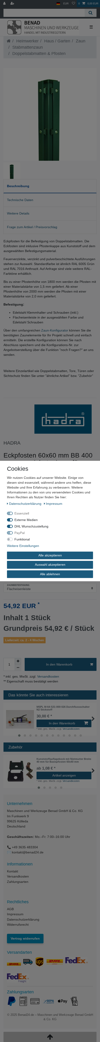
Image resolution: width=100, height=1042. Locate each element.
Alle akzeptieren (50, 555)
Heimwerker (27, 41)
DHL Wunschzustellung (31, 526)
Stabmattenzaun (27, 47)
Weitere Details (18, 213)
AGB (10, 909)
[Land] (58, 3)
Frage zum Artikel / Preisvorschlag (32, 227)
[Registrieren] (13, 3)
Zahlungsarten (17, 882)
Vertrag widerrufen (25, 938)
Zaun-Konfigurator (54, 330)
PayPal (19, 533)
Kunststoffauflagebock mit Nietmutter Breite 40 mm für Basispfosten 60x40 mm (64, 760)
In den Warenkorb (59, 664)
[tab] (50, 186)
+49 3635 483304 (25, 847)
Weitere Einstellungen (23, 546)
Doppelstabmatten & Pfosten (38, 53)
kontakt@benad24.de (27, 852)
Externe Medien (26, 520)
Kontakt (12, 871)
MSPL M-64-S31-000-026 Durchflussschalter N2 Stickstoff (63, 708)
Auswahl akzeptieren (50, 564)
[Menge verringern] (18, 667)
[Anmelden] (5, 3)
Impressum (15, 914)
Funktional (22, 539)
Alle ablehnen (50, 574)
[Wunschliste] (73, 3)
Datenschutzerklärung (23, 919)
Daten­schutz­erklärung (25, 503)
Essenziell (21, 513)
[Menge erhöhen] (18, 661)
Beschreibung (18, 186)
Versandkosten (47, 676)
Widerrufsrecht (18, 924)
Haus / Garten (56, 41)
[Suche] (91, 13)
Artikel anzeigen (64, 775)
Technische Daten (20, 200)
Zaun (80, 41)
